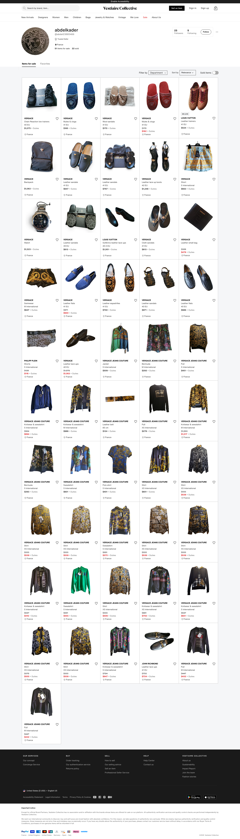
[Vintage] (128, 17)
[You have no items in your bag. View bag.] (216, 8)
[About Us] (163, 17)
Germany (57, 835)
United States (47, 835)
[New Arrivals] (36, 17)
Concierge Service (31, 764)
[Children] (83, 17)
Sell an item (176, 8)
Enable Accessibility (120, 1)
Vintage (122, 17)
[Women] (62, 17)
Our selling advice (113, 764)
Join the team (188, 772)
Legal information (52, 797)
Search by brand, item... (38, 8)
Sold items (205, 72)
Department (156, 72)
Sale (145, 17)
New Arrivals (27, 17)
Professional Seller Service (117, 772)
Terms (65, 797)
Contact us (149, 764)
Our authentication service (78, 764)
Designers (43, 17)
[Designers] (50, 17)
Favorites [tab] (45, 63)
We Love (134, 17)
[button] (216, 8)
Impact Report (188, 768)
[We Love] (141, 17)
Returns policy (72, 768)
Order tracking (72, 760)
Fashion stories (189, 776)
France (23, 835)
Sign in (192, 8)
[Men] (71, 17)
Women (56, 17)
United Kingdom (34, 835)
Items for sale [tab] (29, 63)
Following (192, 32)
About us (186, 760)
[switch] (215, 72)
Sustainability (188, 764)
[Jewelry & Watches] (116, 17)
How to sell (110, 760)
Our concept (28, 760)
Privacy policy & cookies (80, 797)
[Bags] (93, 17)
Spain (64, 835)
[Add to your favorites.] (57, 118)
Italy (69, 835)
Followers (178, 32)
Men (66, 17)
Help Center (149, 760)
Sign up (205, 8)
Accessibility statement (33, 797)
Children (77, 17)
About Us (156, 17)
